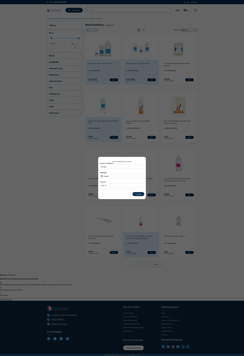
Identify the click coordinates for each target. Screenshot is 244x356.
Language (103, 172)
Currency (103, 182)
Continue (138, 194)
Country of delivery (106, 163)
